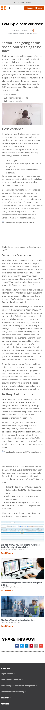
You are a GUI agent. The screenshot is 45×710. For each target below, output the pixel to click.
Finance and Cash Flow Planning (12, 692)
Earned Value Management (16, 33)
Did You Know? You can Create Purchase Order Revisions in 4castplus (20, 546)
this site (21, 179)
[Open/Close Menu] (10, 8)
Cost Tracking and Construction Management (18, 686)
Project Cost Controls (31, 33)
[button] (17, 646)
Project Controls (7, 674)
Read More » (7, 553)
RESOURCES (5, 704)
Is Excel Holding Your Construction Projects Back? (21, 583)
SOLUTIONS (5, 698)
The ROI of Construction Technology (18, 620)
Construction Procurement (11, 680)
